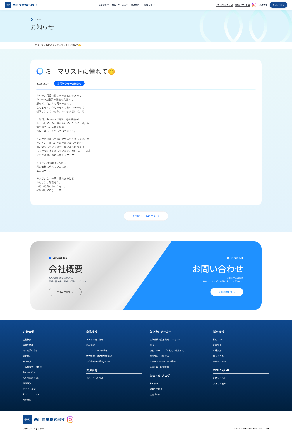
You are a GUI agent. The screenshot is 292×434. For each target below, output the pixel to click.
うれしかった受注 (94, 377)
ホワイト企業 (29, 388)
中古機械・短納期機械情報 (99, 355)
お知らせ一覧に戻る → (146, 216)
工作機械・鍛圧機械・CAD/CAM (165, 339)
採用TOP (217, 339)
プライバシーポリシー (33, 428)
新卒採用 (217, 344)
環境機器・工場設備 (159, 355)
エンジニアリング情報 (97, 350)
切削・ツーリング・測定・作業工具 (167, 350)
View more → (65, 291)
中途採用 (217, 350)
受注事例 (135, 4)
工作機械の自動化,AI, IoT (98, 361)
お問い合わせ (278, 4)
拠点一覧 (27, 361)
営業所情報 (28, 344)
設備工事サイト (241, 4)
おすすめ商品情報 (94, 339)
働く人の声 (218, 355)
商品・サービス (119, 4)
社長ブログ (155, 394)
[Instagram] (254, 5)
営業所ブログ (156, 388)
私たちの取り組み (31, 377)
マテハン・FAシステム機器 (163, 361)
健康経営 (27, 383)
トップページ (36, 45)
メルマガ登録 (219, 383)
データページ (219, 361)
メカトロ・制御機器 (159, 366)
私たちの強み (29, 372)
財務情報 (27, 355)
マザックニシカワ (223, 4)
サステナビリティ (31, 394)
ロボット (154, 344)
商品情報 (90, 344)
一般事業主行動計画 (32, 366)
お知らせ (148, 4)
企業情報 (102, 4)
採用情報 (263, 4)
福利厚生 (27, 399)
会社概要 (27, 339)
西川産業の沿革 (30, 350)
